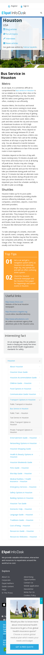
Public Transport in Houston (21, 404)
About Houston (16, 366)
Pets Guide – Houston (19, 468)
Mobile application (31, 586)
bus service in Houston (25, 90)
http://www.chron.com (14, 302)
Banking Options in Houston (21, 498)
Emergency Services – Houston (23, 487)
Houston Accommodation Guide (23, 377)
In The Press (7, 592)
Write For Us (29, 592)
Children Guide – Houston (20, 383)
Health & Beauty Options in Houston (21, 455)
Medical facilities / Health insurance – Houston (20, 480)
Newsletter (28, 589)
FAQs (4, 589)
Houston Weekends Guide (21, 462)
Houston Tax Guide (18, 503)
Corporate (6, 580)
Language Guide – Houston (21, 514)
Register (14, 6)
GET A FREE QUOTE (24, 647)
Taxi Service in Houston (19, 417)
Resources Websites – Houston (23, 536)
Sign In (26, 6)
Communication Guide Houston (23, 394)
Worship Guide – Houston (21, 473)
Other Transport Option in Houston (20, 423)
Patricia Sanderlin (30, 47)
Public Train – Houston (19, 413)
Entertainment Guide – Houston (23, 438)
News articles (11, 43)
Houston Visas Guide (19, 372)
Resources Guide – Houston (22, 531)
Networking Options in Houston (23, 443)
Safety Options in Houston (21, 492)
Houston (11, 360)
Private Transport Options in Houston (21, 431)
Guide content (8, 586)
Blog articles (11, 29)
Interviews (10, 38)
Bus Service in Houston (19, 408)
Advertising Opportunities (30, 578)
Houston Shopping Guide (20, 448)
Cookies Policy (30, 595)
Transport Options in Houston (22, 399)
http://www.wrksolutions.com (17, 319)
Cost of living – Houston (20, 525)
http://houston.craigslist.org (16, 311)
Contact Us (28, 582)
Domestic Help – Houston (21, 509)
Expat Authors (8, 583)
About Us (6, 577)
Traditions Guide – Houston (21, 520)
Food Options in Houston (20, 388)
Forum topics (11, 34)
